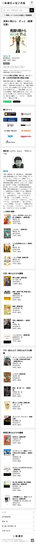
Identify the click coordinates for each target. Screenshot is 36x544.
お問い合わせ (6, 531)
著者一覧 (5, 521)
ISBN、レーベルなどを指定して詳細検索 (19, 15)
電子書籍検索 (6, 517)
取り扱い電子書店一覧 (9, 526)
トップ (4, 512)
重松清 (5, 56)
